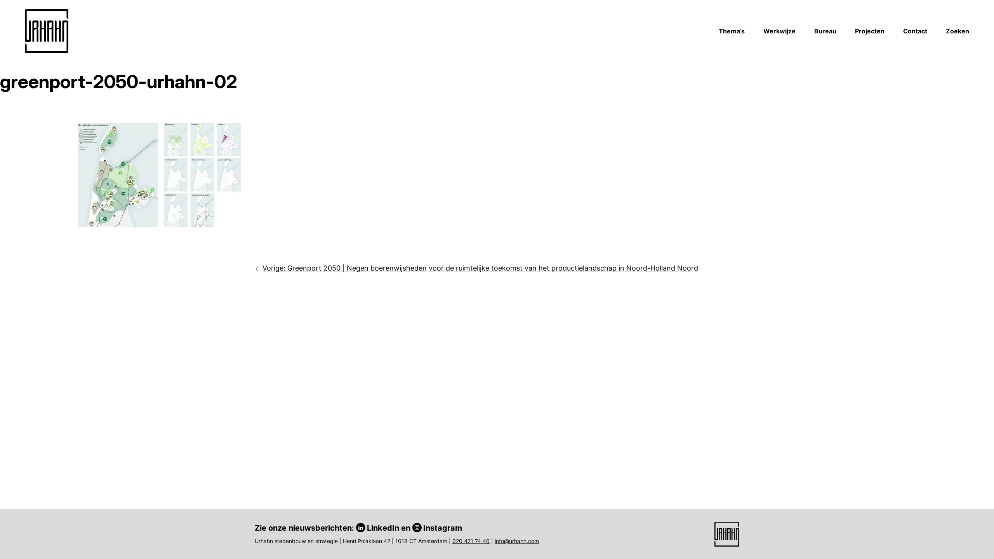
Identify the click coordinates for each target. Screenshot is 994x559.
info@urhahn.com (517, 541)
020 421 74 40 (471, 541)
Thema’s (732, 31)
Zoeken (957, 31)
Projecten (870, 31)
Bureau (825, 31)
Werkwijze (779, 31)
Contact (915, 31)
